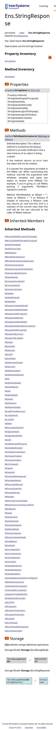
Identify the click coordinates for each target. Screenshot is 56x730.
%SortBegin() (11, 541)
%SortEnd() (10, 545)
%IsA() (8, 391)
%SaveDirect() (11, 517)
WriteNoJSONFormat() (15, 598)
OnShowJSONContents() (16, 586)
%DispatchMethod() (14, 317)
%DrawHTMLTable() (14, 338)
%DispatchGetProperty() (16, 313)
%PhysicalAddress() (14, 484)
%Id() (7, 378)
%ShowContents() (13, 533)
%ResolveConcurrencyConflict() (19, 504)
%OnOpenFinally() (13, 456)
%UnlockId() (10, 561)
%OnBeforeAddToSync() (16, 443)
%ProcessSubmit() (13, 488)
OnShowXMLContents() (16, 590)
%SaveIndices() (12, 521)
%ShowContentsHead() (15, 537)
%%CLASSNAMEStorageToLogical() (21, 240)
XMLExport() (10, 606)
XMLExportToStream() (15, 610)
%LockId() (9, 419)
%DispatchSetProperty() (16, 330)
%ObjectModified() (13, 435)
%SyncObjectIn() (12, 549)
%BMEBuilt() (10, 252)
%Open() (9, 468)
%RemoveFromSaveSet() (16, 500)
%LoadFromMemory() (15, 411)
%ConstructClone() (13, 289)
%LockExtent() (11, 415)
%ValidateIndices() (13, 565)
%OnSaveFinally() (13, 460)
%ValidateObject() (13, 569)
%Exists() (9, 342)
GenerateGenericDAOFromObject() (21, 577)
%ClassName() (11, 277)
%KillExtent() (10, 403)
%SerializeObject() (13, 525)
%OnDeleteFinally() (14, 447)
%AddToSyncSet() (13, 248)
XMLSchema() (11, 622)
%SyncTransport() (13, 553)
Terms (18, 727)
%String (35, 90)
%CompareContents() (15, 281)
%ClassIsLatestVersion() (16, 273)
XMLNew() (10, 618)
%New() (37, 146)
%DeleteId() (10, 301)
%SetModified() (12, 529)
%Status (9, 139)
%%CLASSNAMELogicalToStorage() (21, 236)
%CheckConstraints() (14, 265)
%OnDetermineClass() (15, 451)
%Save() (8, 512)
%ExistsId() (10, 346)
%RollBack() (10, 508)
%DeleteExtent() (12, 297)
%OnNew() (10, 76)
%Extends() (10, 350)
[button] (7, 84)
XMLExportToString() (14, 614)
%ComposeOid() (12, 285)
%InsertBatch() (11, 386)
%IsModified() (11, 395)
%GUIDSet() (10, 358)
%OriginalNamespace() (15, 476)
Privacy (11, 727)
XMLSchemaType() (13, 630)
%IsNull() (9, 399)
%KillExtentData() (13, 407)
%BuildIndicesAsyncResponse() (19, 260)
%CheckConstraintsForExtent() (19, 269)
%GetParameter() (13, 370)
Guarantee (29, 727)
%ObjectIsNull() (12, 431)
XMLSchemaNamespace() (17, 626)
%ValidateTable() (12, 573)
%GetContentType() (14, 362)
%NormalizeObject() (14, 427)
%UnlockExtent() (12, 557)
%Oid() (8, 439)
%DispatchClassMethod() (16, 305)
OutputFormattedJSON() (16, 594)
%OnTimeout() (11, 464)
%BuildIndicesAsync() (15, 256)
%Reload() (9, 496)
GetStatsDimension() (14, 582)
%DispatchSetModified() (16, 321)
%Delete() (9, 293)
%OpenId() (10, 472)
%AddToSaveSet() (13, 244)
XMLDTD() (9, 602)
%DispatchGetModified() (16, 309)
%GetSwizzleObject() (14, 374)
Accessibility (41, 727)
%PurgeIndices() (12, 492)
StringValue (10, 61)
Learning (43, 6)
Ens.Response (20, 35)
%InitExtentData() (13, 382)
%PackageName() (13, 480)
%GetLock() (10, 366)
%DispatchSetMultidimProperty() (20, 325)
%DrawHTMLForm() (14, 334)
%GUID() (9, 354)
